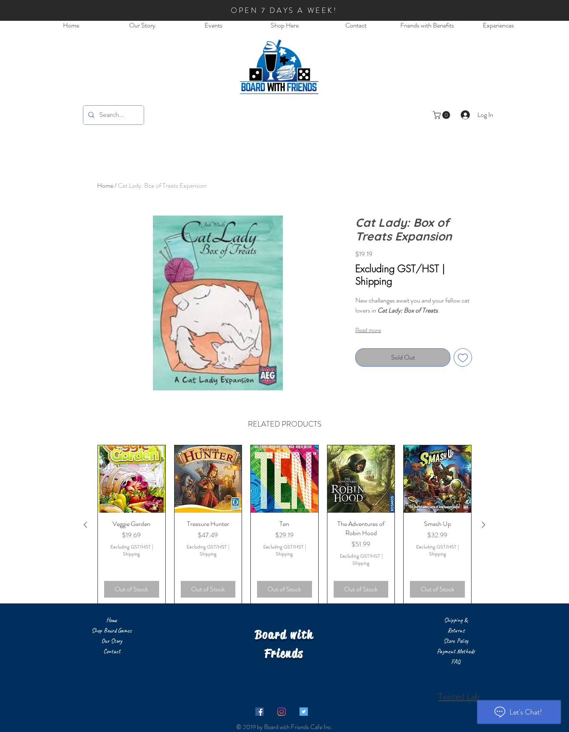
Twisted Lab (458, 696)
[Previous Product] (85, 525)
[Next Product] (484, 525)
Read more (368, 330)
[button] (442, 115)
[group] (284, 524)
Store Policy (456, 641)
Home (105, 185)
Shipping (373, 281)
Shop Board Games (112, 631)
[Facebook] (259, 711)
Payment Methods (456, 651)
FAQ (455, 662)
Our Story (111, 641)
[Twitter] (303, 711)
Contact (111, 651)
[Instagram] (281, 711)
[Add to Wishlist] (463, 357)
